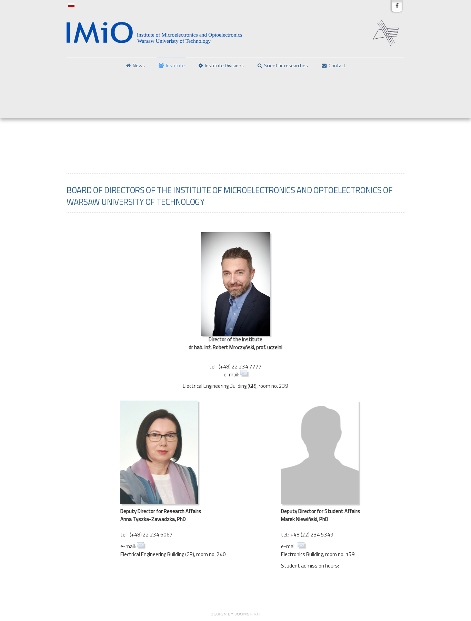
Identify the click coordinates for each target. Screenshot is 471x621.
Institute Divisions (224, 65)
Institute (175, 65)
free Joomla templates (235, 614)
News (139, 65)
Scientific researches (286, 65)
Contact (337, 65)
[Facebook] (396, 6)
